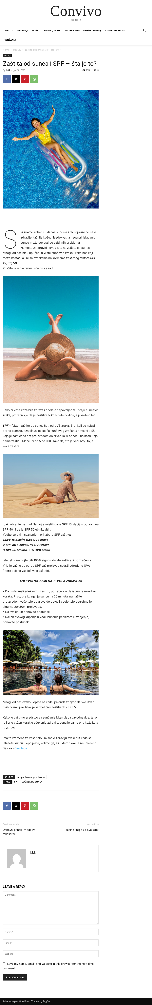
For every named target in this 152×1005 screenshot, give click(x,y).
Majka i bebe (72, 30)
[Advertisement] (50, 219)
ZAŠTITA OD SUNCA (32, 781)
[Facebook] (7, 79)
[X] (16, 79)
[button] (144, 30)
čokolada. (21, 748)
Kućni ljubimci (52, 30)
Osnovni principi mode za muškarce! (19, 832)
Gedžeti (36, 30)
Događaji (22, 30)
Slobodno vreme (114, 30)
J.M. (8, 70)
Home (6, 49)
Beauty (9, 30)
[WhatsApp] (34, 79)
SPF (16, 781)
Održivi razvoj (92, 30)
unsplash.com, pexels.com (31, 777)
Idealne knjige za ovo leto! (82, 830)
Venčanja (10, 39)
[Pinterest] (25, 79)
